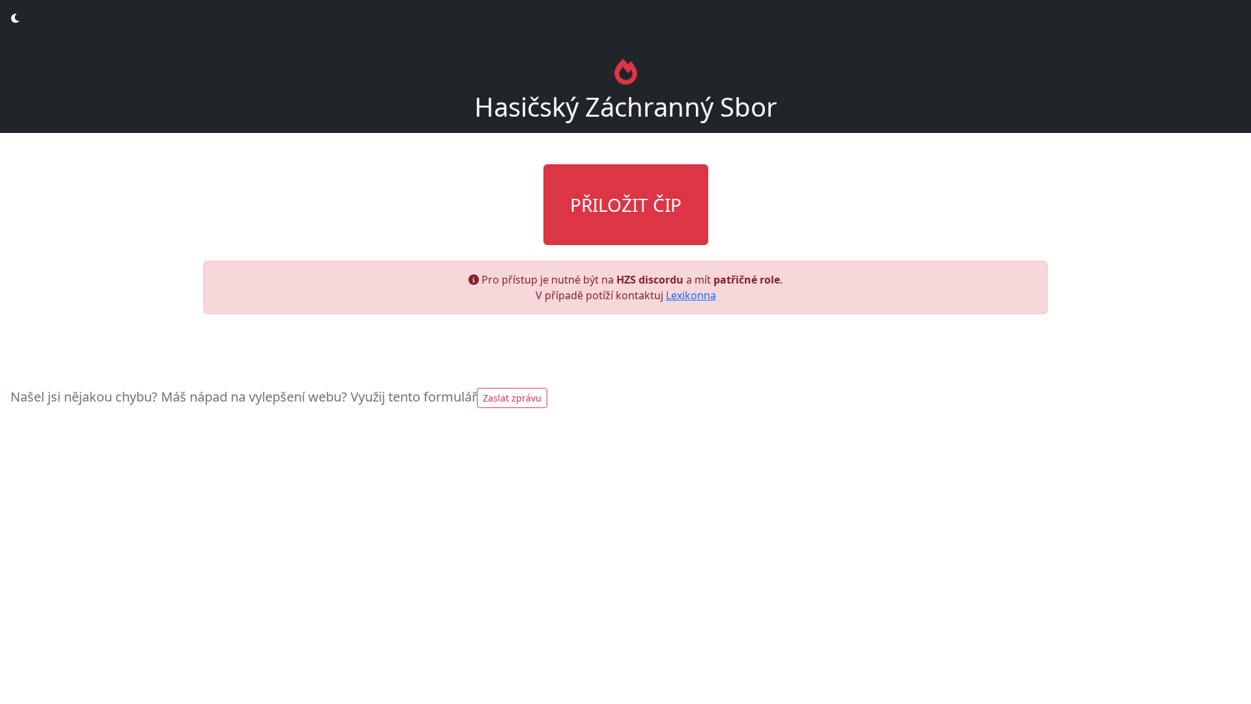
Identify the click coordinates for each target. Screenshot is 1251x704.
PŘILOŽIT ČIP (626, 204)
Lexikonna (691, 295)
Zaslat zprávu (512, 398)
